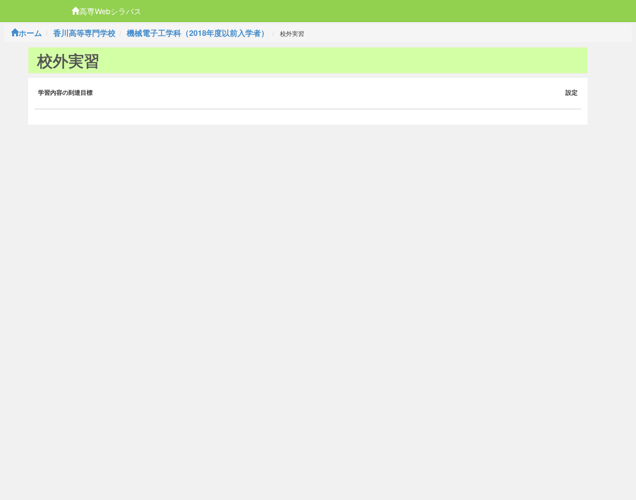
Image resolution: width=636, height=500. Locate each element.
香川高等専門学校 (84, 32)
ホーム (30, 32)
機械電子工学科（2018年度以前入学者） (198, 32)
